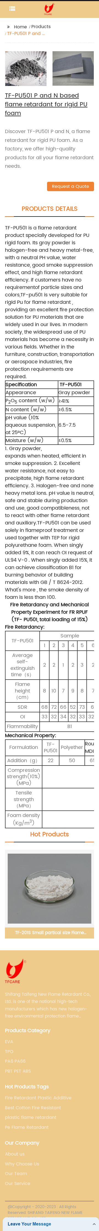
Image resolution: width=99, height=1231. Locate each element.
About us (14, 1154)
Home (20, 27)
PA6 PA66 (15, 1061)
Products (41, 26)
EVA (9, 1041)
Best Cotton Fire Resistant (33, 1108)
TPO (9, 1051)
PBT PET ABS (18, 1071)
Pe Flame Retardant (27, 1127)
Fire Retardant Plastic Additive (38, 1098)
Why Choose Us (22, 1164)
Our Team (16, 1173)
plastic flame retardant (30, 1117)
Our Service (17, 1183)
